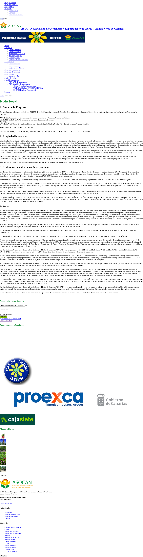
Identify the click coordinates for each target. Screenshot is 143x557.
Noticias (7, 535)
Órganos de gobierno (16, 68)
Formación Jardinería (11, 531)
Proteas (7, 92)
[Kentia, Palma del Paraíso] (3, 451)
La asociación (9, 62)
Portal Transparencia (11, 80)
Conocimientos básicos (12, 527)
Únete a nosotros (6, 321)
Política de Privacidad (12, 514)
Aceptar (3, 556)
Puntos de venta (10, 78)
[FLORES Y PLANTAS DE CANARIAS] (3, 438)
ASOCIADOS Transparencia (19, 84)
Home (6, 46)
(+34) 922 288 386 (11, 5)
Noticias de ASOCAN (17, 54)
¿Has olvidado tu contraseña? (10, 319)
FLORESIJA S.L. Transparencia (24, 90)
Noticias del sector (10, 539)
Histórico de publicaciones (18, 60)
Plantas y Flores (14, 58)
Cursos (6, 529)
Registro (12, 13)
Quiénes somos (14, 64)
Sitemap (7, 518)
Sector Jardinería (15, 50)
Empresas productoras (12, 70)
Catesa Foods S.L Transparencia (24, 86)
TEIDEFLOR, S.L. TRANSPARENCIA (28, 88)
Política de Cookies (11, 516)
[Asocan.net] (42, 42)
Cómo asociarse (14, 66)
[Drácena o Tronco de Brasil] (3, 458)
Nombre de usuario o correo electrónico (14, 305)
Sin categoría (9, 549)
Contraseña (4, 310)
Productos (8, 543)
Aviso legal (8, 512)
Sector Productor (15, 52)
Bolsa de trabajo (14, 76)
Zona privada (9, 74)
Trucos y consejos (15, 56)
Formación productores (12, 533)
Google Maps (9, 7)
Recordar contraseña (16, 15)
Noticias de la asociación (13, 537)
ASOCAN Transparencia (18, 82)
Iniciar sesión (13, 11)
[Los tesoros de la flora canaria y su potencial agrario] (3, 445)
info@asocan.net (10, 3)
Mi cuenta (8, 9)
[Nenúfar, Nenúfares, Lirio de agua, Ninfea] (3, 464)
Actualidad (8, 48)
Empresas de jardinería (12, 72)
